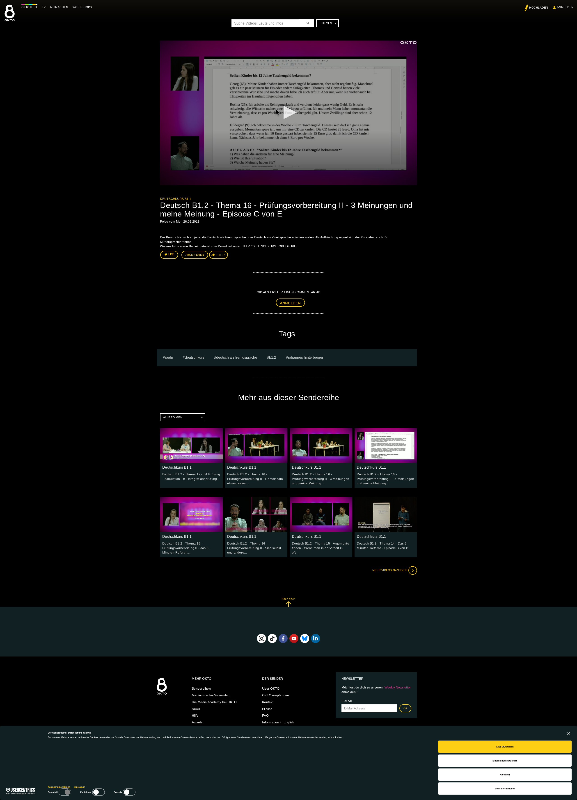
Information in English (278, 722)
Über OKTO (270, 688)
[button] (288, 112)
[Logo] (408, 42)
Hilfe (195, 715)
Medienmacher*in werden (211, 695)
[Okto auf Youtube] (293, 638)
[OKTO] (10, 17)
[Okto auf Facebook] (283, 638)
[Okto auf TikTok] (272, 638)
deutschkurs (194, 357)
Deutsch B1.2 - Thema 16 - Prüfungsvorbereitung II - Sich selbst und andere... (254, 548)
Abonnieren (194, 254)
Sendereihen (201, 688)
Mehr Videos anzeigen (389, 570)
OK (405, 708)
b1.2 (272, 357)
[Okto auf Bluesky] (304, 638)
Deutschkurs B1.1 (175, 199)
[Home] (162, 695)
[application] (288, 113)
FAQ (265, 715)
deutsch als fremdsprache (236, 357)
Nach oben (288, 599)
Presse (267, 709)
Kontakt (267, 702)
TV (44, 7)
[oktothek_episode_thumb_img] (191, 445)
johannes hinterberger (305, 357)
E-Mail (347, 701)
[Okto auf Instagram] (261, 638)
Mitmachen (59, 7)
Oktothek (29, 7)
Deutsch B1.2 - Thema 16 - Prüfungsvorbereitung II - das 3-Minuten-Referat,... (186, 548)
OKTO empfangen (275, 695)
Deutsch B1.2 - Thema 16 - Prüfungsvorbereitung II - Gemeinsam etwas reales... (255, 478)
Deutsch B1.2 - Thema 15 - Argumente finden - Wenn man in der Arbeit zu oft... (320, 548)
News (196, 709)
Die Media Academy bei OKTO (214, 702)
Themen (326, 23)
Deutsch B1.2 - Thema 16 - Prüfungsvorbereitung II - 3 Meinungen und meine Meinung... (320, 478)
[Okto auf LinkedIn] (315, 638)
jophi (169, 357)
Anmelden (290, 303)
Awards (197, 722)
